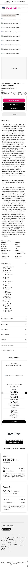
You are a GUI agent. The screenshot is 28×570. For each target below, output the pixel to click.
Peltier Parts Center (9, 549)
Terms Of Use (11, 563)
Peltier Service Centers (10, 544)
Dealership (23, 538)
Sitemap (15, 563)
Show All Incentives (14, 442)
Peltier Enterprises (3, 563)
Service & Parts (10, 539)
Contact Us (7, 529)
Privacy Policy (8, 563)
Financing (16, 538)
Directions (21, 543)
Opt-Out (26, 563)
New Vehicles (4, 540)
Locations (21, 545)
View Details (14, 421)
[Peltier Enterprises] (9, 7)
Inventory (4, 538)
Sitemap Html (18, 563)
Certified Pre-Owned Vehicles (4, 548)
